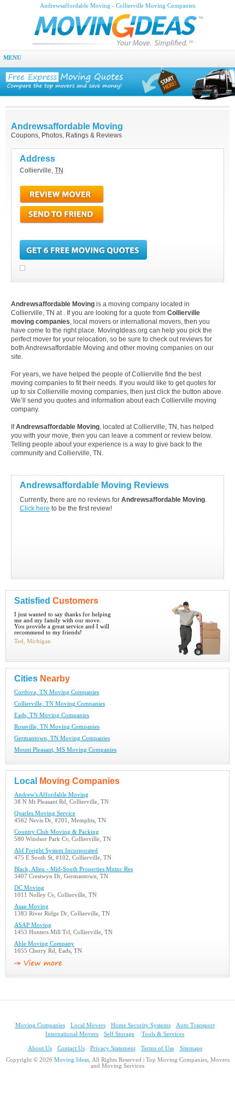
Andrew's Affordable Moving (51, 795)
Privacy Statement (113, 1048)
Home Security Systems (141, 1025)
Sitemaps (191, 1048)
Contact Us (71, 1048)
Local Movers (87, 1025)
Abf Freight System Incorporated (56, 851)
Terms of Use (157, 1048)
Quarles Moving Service (44, 813)
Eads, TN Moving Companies (51, 715)
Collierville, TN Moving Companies (59, 704)
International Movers (71, 1034)
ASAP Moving (32, 925)
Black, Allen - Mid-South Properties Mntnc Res (73, 869)
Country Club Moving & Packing (56, 832)
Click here (35, 508)
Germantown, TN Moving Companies (62, 738)
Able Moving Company (44, 944)
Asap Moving (31, 906)
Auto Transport (195, 1025)
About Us (40, 1048)
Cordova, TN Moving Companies (56, 692)
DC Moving (29, 888)
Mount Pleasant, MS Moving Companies (65, 750)
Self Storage (119, 1034)
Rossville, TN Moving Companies (56, 727)
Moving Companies (40, 1025)
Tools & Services (163, 1034)
